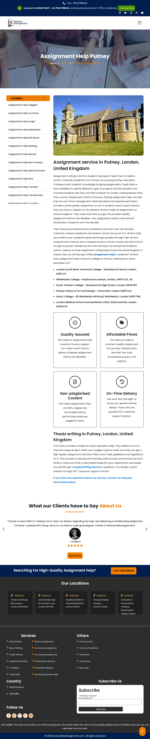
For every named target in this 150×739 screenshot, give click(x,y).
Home (53, 63)
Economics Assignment (45, 648)
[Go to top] (142, 731)
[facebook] (9, 716)
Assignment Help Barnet (22, 154)
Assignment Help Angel (21, 121)
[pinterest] (26, 716)
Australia (14, 693)
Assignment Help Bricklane (23, 137)
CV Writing (14, 667)
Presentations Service (44, 661)
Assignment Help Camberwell (25, 195)
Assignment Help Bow (20, 178)
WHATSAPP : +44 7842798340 (53, 8)
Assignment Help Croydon (23, 203)
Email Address (86, 698)
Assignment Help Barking (22, 146)
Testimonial (84, 661)
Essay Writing (15, 641)
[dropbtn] (7, 694)
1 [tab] (75, 617)
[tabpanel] (20, 602)
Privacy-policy (86, 641)
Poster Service (16, 654)
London (64, 63)
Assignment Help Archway (23, 113)
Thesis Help (14, 674)
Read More (75, 555)
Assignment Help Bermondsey (25, 162)
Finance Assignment (44, 641)
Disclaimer (84, 654)
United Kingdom (16, 687)
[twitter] (15, 716)
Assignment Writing (18, 661)
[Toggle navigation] (140, 23)
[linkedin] (20, 716)
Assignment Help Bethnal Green (26, 170)
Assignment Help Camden (23, 187)
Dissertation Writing (43, 667)
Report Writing (16, 648)
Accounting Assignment (45, 654)
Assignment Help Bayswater (24, 129)
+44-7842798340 (77, 3)
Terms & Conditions (88, 648)
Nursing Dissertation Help (46, 674)
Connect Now (126, 8)
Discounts (84, 667)
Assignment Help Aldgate (23, 105)
